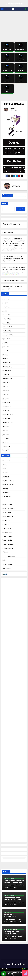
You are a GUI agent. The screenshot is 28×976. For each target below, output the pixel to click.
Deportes (5, 488)
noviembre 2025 (7, 327)
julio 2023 (5, 430)
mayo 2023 (6, 438)
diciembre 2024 (7, 366)
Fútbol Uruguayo (8, 516)
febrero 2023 (6, 450)
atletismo (5, 465)
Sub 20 (5, 560)
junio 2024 (6, 390)
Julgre (13, 108)
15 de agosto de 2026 (11, 902)
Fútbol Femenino (7, 504)
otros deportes (7, 528)
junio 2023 (6, 434)
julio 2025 (5, 343)
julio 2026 (5, 303)
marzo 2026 (6, 315)
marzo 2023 (6, 446)
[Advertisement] (14, 25)
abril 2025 (5, 354)
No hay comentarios (11, 887)
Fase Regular (6, 496)
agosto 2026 (6, 299)
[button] (23, 9)
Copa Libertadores (8, 484)
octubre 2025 (6, 331)
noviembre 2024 (7, 370)
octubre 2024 (7, 374)
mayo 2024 (6, 394)
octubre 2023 (6, 418)
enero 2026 (6, 323)
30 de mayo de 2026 (10, 936)
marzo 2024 (6, 402)
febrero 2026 (6, 319)
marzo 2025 (6, 358)
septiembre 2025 (7, 335)
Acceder (5, 574)
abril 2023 (5, 442)
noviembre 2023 (7, 414)
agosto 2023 (6, 426)
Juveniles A (6, 520)
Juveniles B (6, 524)
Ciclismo (5, 472)
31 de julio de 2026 (10, 919)
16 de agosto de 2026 (11, 885)
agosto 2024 (6, 382)
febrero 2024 (6, 406)
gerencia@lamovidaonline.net (11, 274)
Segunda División (8, 548)
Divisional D (6, 492)
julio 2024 (5, 386)
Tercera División (7, 564)
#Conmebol (6, 461)
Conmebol (6, 476)
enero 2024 (6, 410)
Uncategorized (7, 568)
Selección (5, 552)
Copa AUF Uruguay (8, 480)
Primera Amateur (8, 536)
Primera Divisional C (8, 544)
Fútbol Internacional (8, 508)
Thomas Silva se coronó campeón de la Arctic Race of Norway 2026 (14, 882)
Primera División (7, 540)
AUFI (4, 468)
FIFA (4, 500)
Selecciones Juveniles (9, 556)
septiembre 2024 (7, 378)
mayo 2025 (6, 351)
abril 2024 (6, 398)
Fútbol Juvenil (7, 512)
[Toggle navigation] (13, 9)
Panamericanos (7, 532)
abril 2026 (6, 311)
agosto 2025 (6, 339)
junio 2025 (6, 347)
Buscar (4, 204)
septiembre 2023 (7, 422)
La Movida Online (14, 3)
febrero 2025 (6, 362)
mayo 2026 (6, 307)
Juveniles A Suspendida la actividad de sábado (12, 917)
